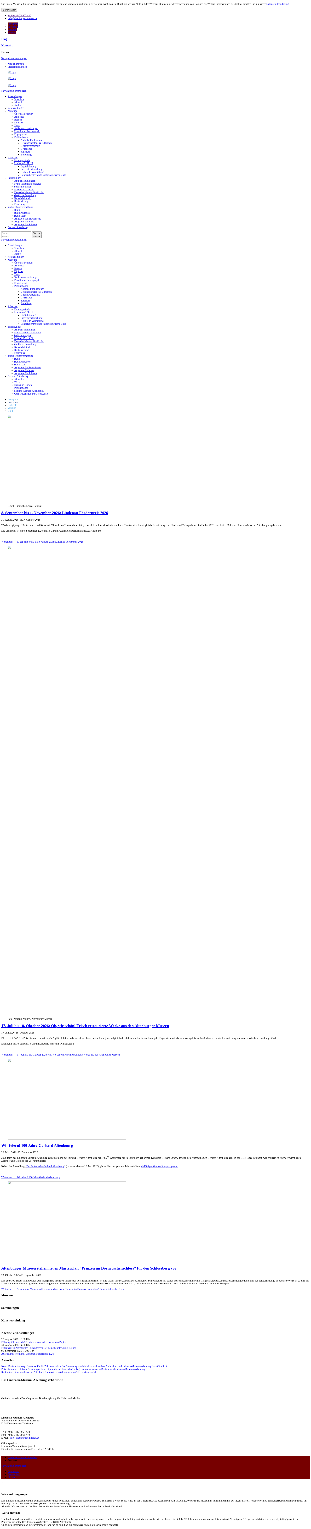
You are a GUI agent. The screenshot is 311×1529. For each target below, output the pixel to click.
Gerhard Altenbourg (18, 376)
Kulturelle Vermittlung (32, 320)
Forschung (19, 353)
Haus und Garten (23, 385)
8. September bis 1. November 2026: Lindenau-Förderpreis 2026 (54, 513)
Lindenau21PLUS (23, 312)
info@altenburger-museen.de (24, 1437)
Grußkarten (26, 297)
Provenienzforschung (31, 318)
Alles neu (12, 306)
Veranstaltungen (16, 256)
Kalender (25, 300)
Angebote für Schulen (25, 373)
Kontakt (6, 45)
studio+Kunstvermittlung (20, 355)
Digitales (18, 271)
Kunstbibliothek (22, 347)
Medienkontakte (16, 63)
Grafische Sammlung (25, 344)
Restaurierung (21, 350)
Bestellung (26, 303)
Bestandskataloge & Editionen (36, 291)
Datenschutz (14, 1474)
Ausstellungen (15, 245)
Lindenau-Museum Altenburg (23, 1457)
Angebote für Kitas (24, 370)
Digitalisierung (28, 315)
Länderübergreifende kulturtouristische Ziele (43, 323)
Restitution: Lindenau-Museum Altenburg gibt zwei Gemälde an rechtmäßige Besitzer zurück (49, 1372)
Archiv (17, 254)
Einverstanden (9, 10)
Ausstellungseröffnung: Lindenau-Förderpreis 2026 (27, 1353)
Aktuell (18, 251)
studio (17, 358)
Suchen (36, 233)
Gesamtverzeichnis (30, 294)
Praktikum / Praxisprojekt (27, 280)
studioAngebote (22, 361)
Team (17, 274)
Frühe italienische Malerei (27, 332)
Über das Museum (23, 262)
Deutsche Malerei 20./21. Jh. (29, 341)
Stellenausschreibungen (26, 277)
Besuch (18, 268)
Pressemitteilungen (17, 66)
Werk (17, 382)
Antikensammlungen (24, 329)
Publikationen (21, 286)
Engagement (20, 283)
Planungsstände (22, 309)
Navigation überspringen (14, 58)
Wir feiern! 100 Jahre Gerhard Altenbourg (37, 1145)
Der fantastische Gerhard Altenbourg (45, 1166)
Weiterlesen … (42, 541)
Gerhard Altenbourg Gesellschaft (31, 393)
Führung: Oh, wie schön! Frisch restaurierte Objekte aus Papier (33, 1342)
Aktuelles (19, 265)
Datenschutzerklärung (277, 4)
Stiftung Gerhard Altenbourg (29, 390)
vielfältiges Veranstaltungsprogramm (159, 1166)
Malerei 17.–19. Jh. (24, 338)
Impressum (13, 1471)
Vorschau (19, 248)
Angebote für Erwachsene (27, 367)
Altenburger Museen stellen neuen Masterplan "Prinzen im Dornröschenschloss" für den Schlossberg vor (88, 1268)
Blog (4, 39)
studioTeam (20, 364)
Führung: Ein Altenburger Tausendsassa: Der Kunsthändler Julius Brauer (38, 1348)
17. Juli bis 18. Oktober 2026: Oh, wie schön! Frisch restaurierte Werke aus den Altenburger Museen (85, 1026)
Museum (12, 259)
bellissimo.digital (22, 335)
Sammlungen (14, 326)
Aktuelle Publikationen (32, 288)
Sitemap (12, 1477)
